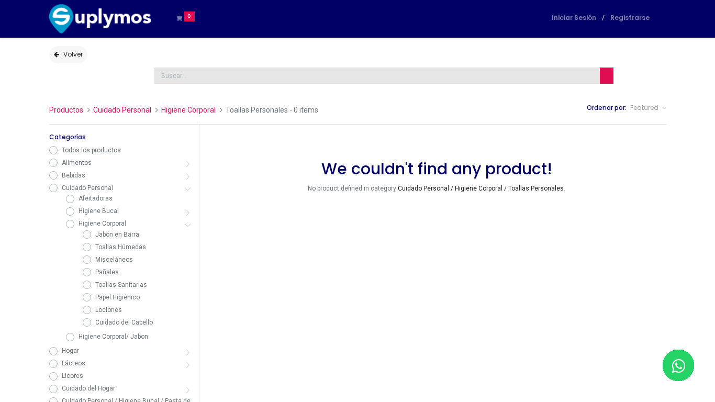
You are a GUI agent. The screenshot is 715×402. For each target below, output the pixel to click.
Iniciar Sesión (574, 17)
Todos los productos (91, 150)
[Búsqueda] (606, 76)
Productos (66, 110)
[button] (648, 108)
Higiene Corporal (188, 110)
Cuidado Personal (122, 110)
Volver (73, 54)
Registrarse (630, 17)
